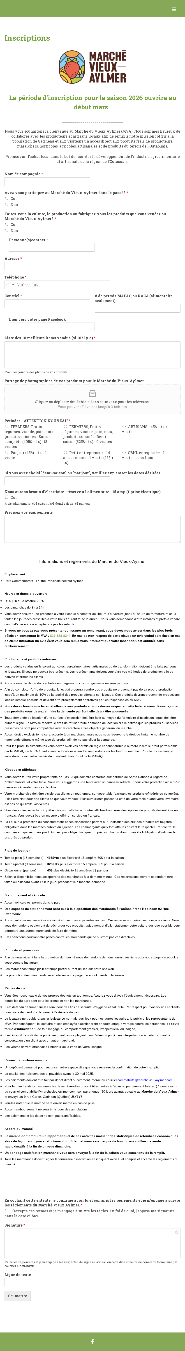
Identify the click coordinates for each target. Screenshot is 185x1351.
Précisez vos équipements (29, 512)
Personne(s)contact (28, 240)
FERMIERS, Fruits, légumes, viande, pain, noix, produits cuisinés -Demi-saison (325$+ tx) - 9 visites (88, 434)
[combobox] (10, 285)
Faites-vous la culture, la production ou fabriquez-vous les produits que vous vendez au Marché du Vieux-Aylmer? (85, 216)
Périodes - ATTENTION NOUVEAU (38, 421)
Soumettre (17, 1295)
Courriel (13, 296)
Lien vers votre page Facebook (37, 319)
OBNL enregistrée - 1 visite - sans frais (143, 455)
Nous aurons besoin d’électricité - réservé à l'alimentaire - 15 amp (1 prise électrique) (83, 491)
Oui (14, 198)
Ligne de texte (18, 1274)
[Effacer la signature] (177, 1232)
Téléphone (16, 277)
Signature (15, 1225)
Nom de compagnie (24, 174)
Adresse (13, 258)
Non (14, 204)
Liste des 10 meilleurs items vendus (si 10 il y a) (50, 338)
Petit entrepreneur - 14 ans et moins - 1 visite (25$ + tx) (88, 457)
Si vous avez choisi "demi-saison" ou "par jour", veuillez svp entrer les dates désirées (82, 473)
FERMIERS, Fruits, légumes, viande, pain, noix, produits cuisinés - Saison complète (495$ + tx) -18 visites (29, 436)
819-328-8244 (60, 635)
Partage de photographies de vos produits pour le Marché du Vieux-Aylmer (74, 381)
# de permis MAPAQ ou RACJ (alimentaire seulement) (134, 298)
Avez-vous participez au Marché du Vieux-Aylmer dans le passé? (66, 192)
